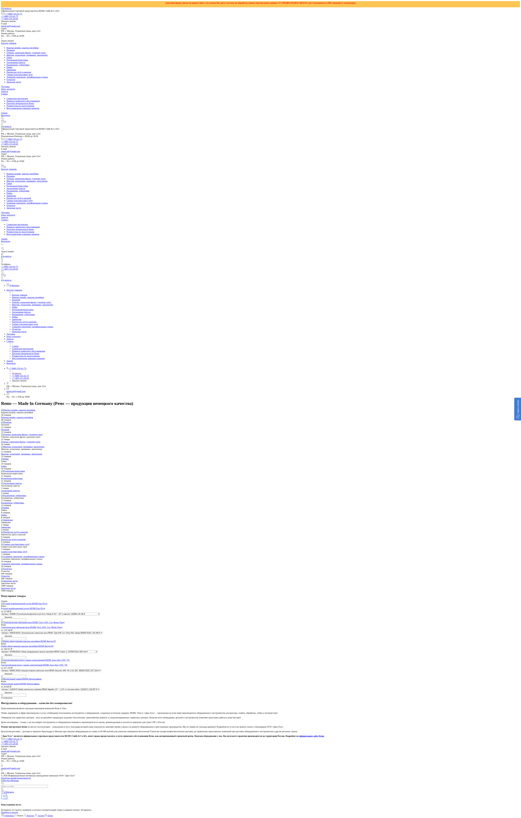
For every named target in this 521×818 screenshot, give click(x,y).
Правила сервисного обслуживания (23, 101)
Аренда (4, 91)
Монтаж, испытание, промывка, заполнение (27, 55)
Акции (4, 113)
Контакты (5, 115)
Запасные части (14, 82)
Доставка (5, 86)
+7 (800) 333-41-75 (13, 14)
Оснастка (11, 79)
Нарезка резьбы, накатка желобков (23, 48)
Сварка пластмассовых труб (20, 74)
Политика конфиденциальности (16, 778)
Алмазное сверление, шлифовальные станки (27, 77)
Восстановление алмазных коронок (23, 108)
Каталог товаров (8, 43)
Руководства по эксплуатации (20, 106)
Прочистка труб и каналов (19, 72)
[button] (517, 409)
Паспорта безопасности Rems (20, 103)
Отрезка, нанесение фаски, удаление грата (26, 53)
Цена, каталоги (8, 89)
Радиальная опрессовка (17, 60)
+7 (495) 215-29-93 (9, 19)
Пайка (9, 67)
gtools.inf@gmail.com (10, 26)
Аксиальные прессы (16, 62)
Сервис (4, 94)
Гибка (9, 57)
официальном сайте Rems (311, 736)
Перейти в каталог (9, 812)
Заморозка (11, 70)
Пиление (11, 50)
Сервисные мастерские (17, 98)
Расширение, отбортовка (18, 65)
